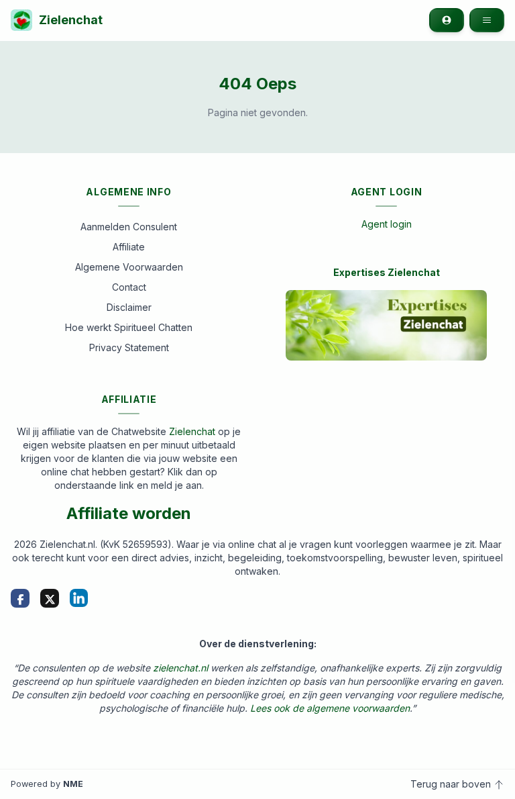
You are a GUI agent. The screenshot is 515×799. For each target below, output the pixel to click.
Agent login (386, 224)
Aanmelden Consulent (128, 226)
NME (73, 784)
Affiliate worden (128, 513)
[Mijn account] (446, 20)
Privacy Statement (129, 347)
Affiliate (129, 246)
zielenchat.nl (180, 667)
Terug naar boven (452, 784)
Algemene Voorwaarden (129, 267)
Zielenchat (71, 20)
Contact (129, 287)
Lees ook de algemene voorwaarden (330, 708)
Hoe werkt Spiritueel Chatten (128, 327)
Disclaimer (129, 307)
